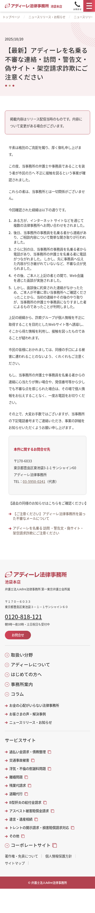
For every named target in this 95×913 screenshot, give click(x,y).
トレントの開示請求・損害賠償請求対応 (39, 827)
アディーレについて (30, 664)
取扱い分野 (22, 655)
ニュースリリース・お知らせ (46, 17)
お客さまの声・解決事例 (27, 714)
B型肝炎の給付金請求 (25, 802)
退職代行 (16, 793)
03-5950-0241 (34, 481)
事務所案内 (22, 684)
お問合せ (18, 635)
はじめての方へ (26, 674)
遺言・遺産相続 (20, 819)
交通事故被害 (19, 760)
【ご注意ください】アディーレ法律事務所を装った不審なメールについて (49, 516)
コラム (17, 694)
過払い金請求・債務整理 (27, 751)
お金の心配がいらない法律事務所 (34, 705)
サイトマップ (15, 863)
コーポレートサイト (31, 845)
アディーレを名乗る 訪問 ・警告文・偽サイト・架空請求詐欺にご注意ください (48, 530)
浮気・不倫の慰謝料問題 (27, 768)
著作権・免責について (21, 856)
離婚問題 (16, 777)
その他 (14, 836)
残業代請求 (17, 785)
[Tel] (77, 6)
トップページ (11, 17)
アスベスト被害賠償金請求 (29, 810)
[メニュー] (89, 6)
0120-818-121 (23, 616)
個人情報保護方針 (58, 856)
